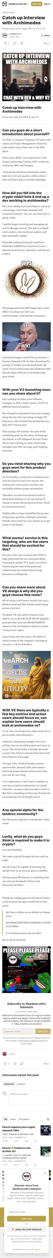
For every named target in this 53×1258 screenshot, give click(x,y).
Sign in (47, 4)
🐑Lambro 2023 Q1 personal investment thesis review (16, 1156)
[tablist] (14, 1084)
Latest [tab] (13, 1119)
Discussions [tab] (24, 1119)
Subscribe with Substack (28, 1229)
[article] (26, 1134)
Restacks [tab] (21, 1084)
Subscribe (36, 4)
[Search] (48, 1119)
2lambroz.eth (15, 34)
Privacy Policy (35, 1241)
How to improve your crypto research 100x (18, 1129)
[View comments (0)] (15, 43)
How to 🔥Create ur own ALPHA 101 (16, 1150)
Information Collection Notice (31, 1040)
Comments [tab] (9, 1084)
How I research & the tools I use (17, 1134)
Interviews (8, 12)
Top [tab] (5, 1119)
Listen (47, 35)
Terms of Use (40, 1038)
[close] (45, 1173)
